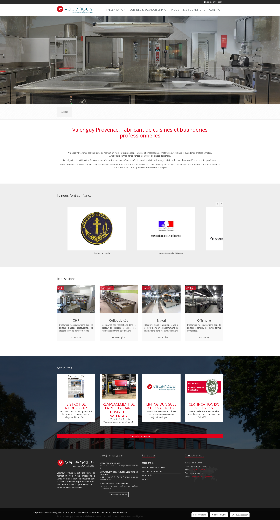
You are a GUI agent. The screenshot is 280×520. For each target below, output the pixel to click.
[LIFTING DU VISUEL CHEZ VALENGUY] (161, 386)
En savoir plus (76, 337)
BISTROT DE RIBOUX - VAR (76, 406)
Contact (157, 70)
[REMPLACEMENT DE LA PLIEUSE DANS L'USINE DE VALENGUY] (119, 386)
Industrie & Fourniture (188, 9)
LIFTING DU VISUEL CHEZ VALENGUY (161, 406)
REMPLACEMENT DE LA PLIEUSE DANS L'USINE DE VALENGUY (119, 410)
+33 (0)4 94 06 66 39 (214, 2)
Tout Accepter (241, 514)
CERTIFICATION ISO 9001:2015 (204, 406)
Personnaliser (199, 514)
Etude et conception (130, 70)
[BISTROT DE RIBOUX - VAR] (76, 386)
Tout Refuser (219, 514)
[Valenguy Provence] (75, 9)
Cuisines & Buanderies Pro (148, 9)
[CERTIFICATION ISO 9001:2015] (204, 386)
